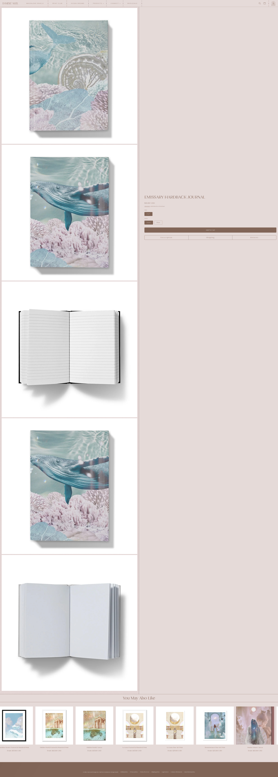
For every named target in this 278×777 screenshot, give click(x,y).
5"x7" (148, 214)
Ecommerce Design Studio (111, 772)
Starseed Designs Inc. (93, 772)
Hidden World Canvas (85, 747)
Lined (149, 222)
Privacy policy (134, 772)
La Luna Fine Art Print (166, 747)
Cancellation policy (189, 772)
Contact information (176, 772)
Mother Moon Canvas (246, 747)
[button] (97, 3)
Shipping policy (155, 772)
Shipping (147, 206)
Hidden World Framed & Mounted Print (45, 747)
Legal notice (165, 772)
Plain (158, 222)
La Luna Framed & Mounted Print (126, 747)
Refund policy (124, 772)
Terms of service (144, 772)
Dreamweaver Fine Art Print (206, 747)
